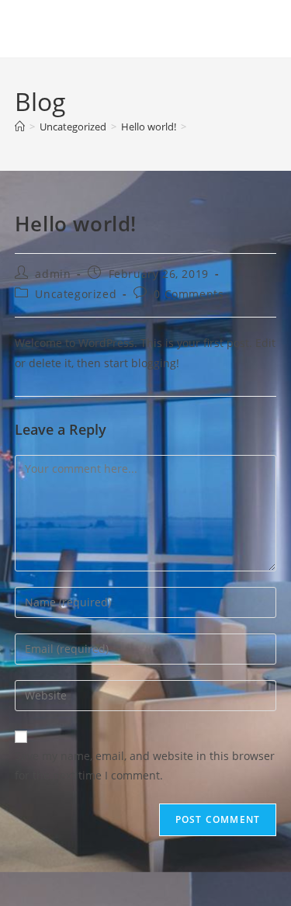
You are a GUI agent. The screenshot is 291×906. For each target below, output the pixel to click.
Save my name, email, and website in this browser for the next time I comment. (145, 765)
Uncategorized (75, 293)
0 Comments (188, 293)
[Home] (20, 127)
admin (53, 273)
